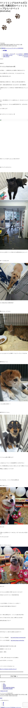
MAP (1, 698)
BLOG (4, 686)
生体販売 (26, 53)
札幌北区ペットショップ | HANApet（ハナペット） (11, 707)
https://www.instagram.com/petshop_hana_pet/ (8, 669)
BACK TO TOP (4, 691)
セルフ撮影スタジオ (7, 55)
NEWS (4, 685)
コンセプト (5, 53)
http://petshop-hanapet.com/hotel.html (17, 640)
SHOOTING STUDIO (8, 688)
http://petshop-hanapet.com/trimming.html (18, 637)
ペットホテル (19, 53)
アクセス (26, 56)
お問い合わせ (6, 56)
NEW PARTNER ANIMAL (9, 687)
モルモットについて (23, 55)
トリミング (12, 53)
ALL (4, 684)
